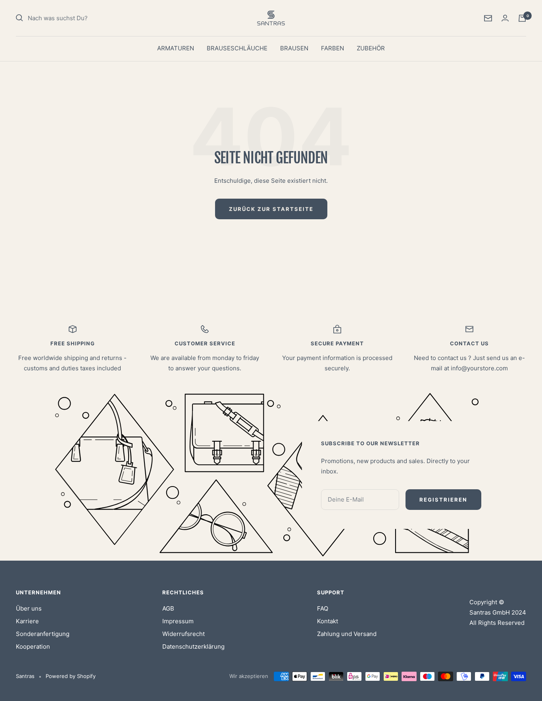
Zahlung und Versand (347, 634)
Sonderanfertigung (42, 634)
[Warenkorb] (522, 18)
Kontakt (327, 621)
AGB (168, 608)
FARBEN (332, 48)
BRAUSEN (294, 48)
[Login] (505, 18)
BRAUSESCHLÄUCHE (237, 48)
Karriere (27, 621)
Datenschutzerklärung (193, 646)
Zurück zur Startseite (271, 209)
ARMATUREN (175, 48)
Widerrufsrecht (183, 634)
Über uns (29, 608)
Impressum (178, 621)
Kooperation (33, 646)
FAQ (322, 608)
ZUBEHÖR (371, 48)
